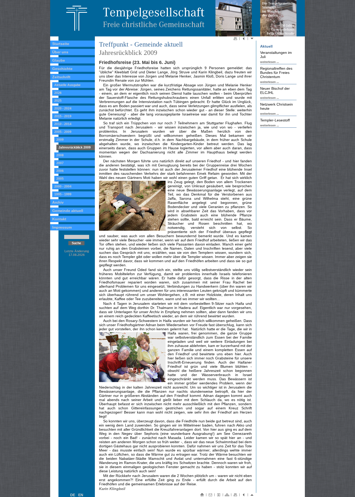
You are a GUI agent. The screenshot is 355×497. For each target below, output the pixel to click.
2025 (58, 100)
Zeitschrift (61, 77)
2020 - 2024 (62, 108)
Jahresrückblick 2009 (74, 147)
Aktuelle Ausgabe (67, 85)
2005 (60, 178)
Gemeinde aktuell (67, 211)
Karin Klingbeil (112, 489)
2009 (60, 139)
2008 (60, 155)
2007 (60, 163)
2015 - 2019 (62, 116)
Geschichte (62, 69)
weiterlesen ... (269, 61)
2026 (58, 93)
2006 (60, 171)
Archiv (58, 202)
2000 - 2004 (62, 186)
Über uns (60, 52)
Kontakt (59, 219)
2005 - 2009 (62, 132)
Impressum (62, 227)
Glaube (58, 60)
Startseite (60, 44)
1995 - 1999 (62, 194)
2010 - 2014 (62, 124)
